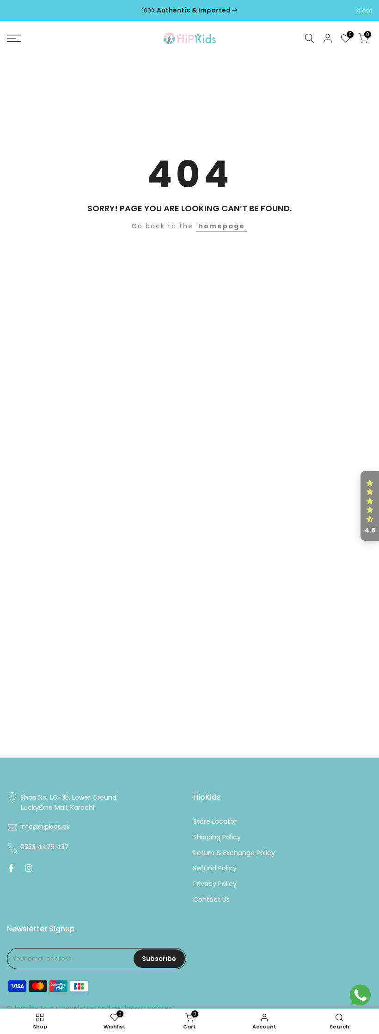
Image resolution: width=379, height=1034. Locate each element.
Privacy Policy (215, 884)
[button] (370, 506)
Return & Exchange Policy (234, 853)
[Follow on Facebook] (11, 868)
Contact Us (211, 899)
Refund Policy (215, 868)
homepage (221, 226)
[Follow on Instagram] (28, 868)
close (14, 10)
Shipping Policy (217, 837)
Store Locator (215, 821)
